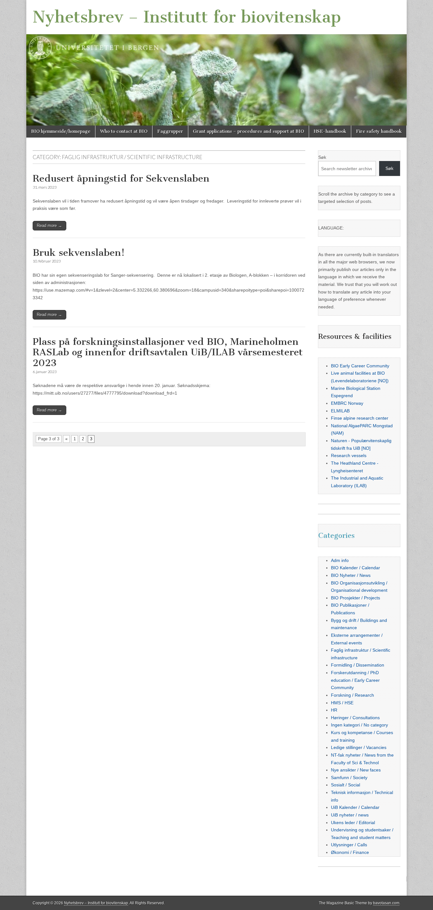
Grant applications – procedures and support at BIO (248, 131)
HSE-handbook (330, 131)
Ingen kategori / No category (359, 724)
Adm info (340, 560)
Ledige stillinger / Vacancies (358, 747)
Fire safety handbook (379, 131)
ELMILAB (340, 410)
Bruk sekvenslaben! (79, 252)
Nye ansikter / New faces (356, 769)
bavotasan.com (386, 903)
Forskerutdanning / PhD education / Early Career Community (355, 680)
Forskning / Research (352, 695)
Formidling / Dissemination (357, 665)
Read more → (49, 225)
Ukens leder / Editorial (353, 822)
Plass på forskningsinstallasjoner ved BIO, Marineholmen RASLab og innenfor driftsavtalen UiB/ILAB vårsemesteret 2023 (168, 352)
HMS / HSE (342, 702)
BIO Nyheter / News (351, 575)
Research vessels (348, 455)
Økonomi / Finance (350, 852)
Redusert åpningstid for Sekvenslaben (121, 178)
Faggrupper (170, 131)
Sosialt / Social (345, 784)
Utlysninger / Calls (349, 844)
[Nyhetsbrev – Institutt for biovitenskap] (216, 63)
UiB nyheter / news (350, 814)
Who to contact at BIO (123, 131)
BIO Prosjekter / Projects (355, 597)
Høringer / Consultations (355, 717)
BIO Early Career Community (360, 365)
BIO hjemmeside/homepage (60, 131)
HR (334, 710)
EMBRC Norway (347, 403)
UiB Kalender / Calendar (355, 807)
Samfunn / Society (349, 777)
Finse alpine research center (359, 418)
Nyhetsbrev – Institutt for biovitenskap (187, 17)
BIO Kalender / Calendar (355, 567)
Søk (322, 157)
